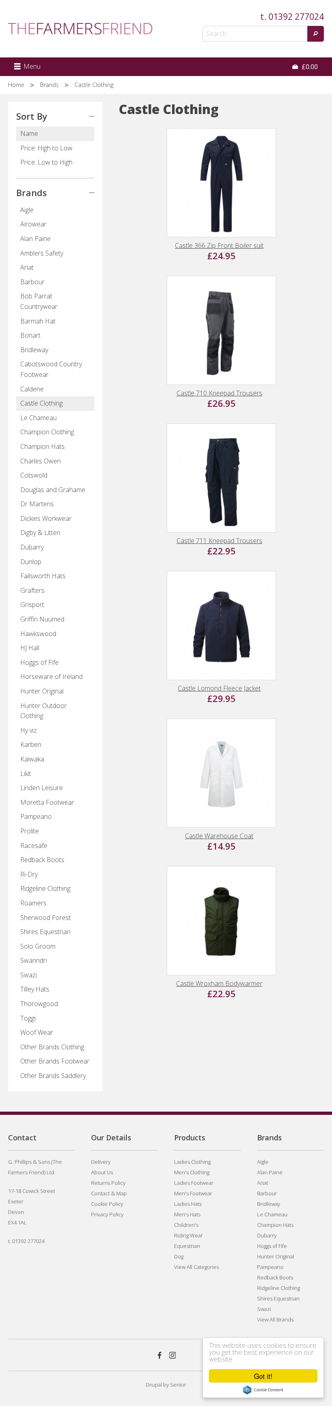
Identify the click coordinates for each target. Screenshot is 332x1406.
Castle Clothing (41, 403)
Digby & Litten (40, 532)
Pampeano (36, 816)
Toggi (28, 1018)
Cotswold (33, 475)
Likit (25, 773)
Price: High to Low (46, 148)
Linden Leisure (41, 787)
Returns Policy (108, 1182)
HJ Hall (29, 647)
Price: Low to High (46, 162)
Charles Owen (40, 461)
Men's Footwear (193, 1193)
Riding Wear (188, 1235)
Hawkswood (38, 633)
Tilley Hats (34, 989)
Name (29, 133)
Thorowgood (39, 1003)
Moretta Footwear (47, 802)
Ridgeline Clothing (45, 888)
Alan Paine (35, 238)
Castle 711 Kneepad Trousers (219, 540)
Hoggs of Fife (39, 662)
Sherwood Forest (45, 917)
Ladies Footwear (193, 1182)
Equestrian (187, 1246)
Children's (186, 1224)
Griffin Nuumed (42, 619)
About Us (102, 1172)
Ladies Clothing (192, 1161)
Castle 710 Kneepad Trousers (219, 393)
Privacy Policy (107, 1214)
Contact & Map (109, 1193)
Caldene (32, 389)
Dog (178, 1256)
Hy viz (28, 730)
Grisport (32, 604)
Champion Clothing (47, 431)
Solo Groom (37, 946)
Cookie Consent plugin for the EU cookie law (263, 1389)
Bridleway (34, 349)
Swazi (28, 974)
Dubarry (32, 547)
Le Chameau (38, 417)
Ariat (27, 267)
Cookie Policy (107, 1203)
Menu (31, 66)
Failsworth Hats (43, 575)
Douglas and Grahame (52, 489)
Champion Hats (42, 446)
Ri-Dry (29, 874)
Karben (30, 744)
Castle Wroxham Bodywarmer (219, 983)
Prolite (29, 831)
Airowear (33, 224)
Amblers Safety (41, 253)
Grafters (32, 590)
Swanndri (33, 960)
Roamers (33, 903)
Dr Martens (37, 503)
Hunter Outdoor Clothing (43, 711)
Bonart (30, 335)
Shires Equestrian (45, 931)
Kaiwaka (32, 759)
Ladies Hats (188, 1203)
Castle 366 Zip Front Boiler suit (219, 245)
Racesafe (33, 845)
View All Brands (275, 1319)
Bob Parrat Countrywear (38, 301)
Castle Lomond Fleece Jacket (219, 688)
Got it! (263, 1376)
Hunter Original (42, 691)
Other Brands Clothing (52, 1046)
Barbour (32, 281)
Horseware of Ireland (51, 676)
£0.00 (309, 66)
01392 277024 (296, 16)
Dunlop (30, 561)
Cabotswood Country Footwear (51, 369)
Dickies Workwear (46, 518)
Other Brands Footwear (54, 1061)
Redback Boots (42, 859)
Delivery (101, 1161)
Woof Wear (36, 1032)
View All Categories (196, 1267)
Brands (50, 85)
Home (17, 85)
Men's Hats (187, 1214)
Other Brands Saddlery (53, 1075)
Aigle (27, 209)
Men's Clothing (191, 1172)
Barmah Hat (37, 321)
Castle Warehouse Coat (219, 835)
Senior (178, 1384)
